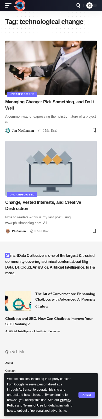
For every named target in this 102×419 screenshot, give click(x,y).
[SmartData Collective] (19, 5)
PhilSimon (19, 231)
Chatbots (41, 306)
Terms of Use (33, 405)
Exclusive (54, 331)
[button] (86, 395)
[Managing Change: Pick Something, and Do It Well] (51, 68)
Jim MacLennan (23, 130)
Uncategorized (22, 94)
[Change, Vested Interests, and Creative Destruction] (51, 168)
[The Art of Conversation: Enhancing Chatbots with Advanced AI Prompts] (18, 301)
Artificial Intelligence (19, 331)
